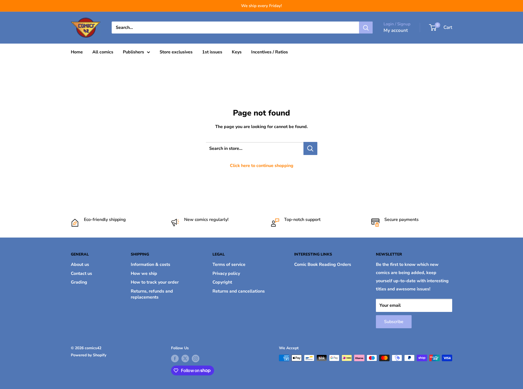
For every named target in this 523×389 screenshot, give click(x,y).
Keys (237, 52)
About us (80, 265)
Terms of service (228, 265)
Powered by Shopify (88, 355)
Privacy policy (226, 273)
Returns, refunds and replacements (152, 294)
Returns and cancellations (238, 291)
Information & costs (150, 265)
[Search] (366, 28)
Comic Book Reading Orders (322, 265)
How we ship (144, 273)
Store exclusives (176, 52)
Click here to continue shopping (261, 166)
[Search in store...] (310, 148)
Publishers (133, 52)
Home (77, 52)
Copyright (222, 282)
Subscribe (393, 322)
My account (396, 30)
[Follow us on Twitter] (185, 358)
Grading (79, 282)
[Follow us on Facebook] (175, 358)
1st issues (212, 52)
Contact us (81, 273)
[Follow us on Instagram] (195, 358)
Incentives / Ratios (269, 52)
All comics (102, 52)
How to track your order (155, 282)
